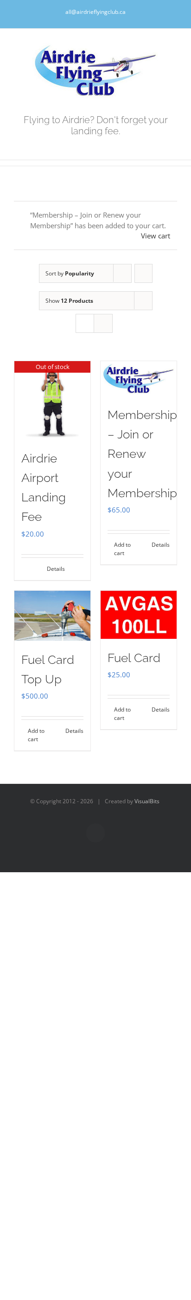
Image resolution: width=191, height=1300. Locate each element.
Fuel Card (134, 658)
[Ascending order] (143, 273)
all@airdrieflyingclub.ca (95, 12)
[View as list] (103, 323)
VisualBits (146, 801)
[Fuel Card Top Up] (52, 616)
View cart (155, 235)
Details (56, 569)
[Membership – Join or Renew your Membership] (139, 378)
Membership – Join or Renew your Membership (142, 454)
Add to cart (122, 549)
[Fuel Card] (139, 615)
